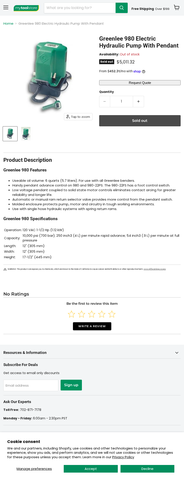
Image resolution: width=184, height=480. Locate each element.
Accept (91, 468)
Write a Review (92, 326)
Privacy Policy (123, 457)
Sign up (71, 385)
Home (8, 23)
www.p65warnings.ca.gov (155, 269)
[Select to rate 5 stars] (111, 314)
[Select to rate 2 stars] (81, 314)
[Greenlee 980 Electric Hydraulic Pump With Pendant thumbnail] (10, 134)
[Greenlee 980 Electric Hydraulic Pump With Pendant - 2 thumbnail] (26, 134)
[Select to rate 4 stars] (101, 314)
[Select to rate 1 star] (71, 314)
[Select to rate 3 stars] (91, 314)
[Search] (122, 8)
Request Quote (140, 83)
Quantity (106, 92)
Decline (147, 468)
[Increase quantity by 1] (138, 101)
